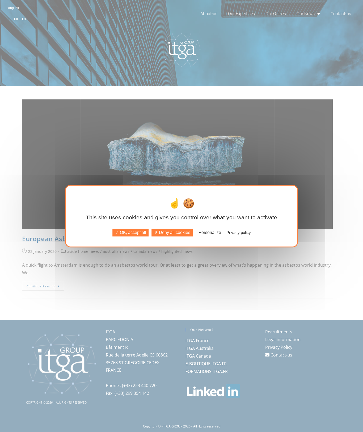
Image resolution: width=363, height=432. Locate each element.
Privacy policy (238, 232)
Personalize (210, 232)
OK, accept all (132, 232)
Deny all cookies (174, 232)
